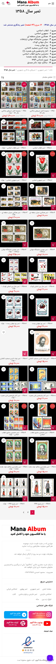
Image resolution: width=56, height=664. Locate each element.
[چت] (50, 658)
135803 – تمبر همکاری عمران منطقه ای (42, 213)
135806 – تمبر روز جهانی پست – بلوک (14, 323)
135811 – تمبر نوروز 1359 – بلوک (13, 504)
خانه (50, 70)
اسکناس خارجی (45, 594)
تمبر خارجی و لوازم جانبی (28, 594)
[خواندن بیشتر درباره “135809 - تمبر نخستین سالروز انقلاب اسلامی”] (53, 427)
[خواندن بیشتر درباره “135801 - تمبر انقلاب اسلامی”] (53, 143)
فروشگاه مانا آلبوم (41, 660)
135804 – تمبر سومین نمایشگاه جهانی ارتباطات (42, 250)
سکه (37, 599)
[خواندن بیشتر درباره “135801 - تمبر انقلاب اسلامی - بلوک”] (25, 143)
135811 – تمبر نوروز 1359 (42, 504)
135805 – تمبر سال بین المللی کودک (42, 286)
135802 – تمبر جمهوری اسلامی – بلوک (13, 180)
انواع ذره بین (46, 599)
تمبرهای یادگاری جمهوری (26, 70)
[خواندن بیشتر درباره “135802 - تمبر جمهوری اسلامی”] (53, 175)
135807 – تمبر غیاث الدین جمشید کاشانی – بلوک (13, 359)
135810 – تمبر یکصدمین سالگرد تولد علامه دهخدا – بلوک (14, 468)
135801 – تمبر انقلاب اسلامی (42, 148)
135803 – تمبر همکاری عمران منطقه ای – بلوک (13, 213)
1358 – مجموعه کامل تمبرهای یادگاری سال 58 (42, 112)
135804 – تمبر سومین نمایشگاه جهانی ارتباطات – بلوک (13, 250)
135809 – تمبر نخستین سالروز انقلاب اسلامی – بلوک (14, 433)
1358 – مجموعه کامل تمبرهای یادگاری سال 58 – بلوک (14, 112)
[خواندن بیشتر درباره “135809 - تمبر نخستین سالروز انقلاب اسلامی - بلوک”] (25, 427)
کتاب (14, 594)
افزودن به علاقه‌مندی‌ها (32, 84)
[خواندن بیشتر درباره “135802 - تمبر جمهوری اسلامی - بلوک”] (25, 175)
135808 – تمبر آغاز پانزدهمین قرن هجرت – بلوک (13, 396)
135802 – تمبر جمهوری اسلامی (42, 180)
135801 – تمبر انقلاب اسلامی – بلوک (14, 148)
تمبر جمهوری (42, 70)
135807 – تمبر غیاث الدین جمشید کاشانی (42, 359)
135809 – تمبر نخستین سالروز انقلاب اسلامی (42, 433)
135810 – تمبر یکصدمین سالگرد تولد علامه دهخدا (42, 468)
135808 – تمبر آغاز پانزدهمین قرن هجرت (42, 396)
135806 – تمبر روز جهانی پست (42, 323)
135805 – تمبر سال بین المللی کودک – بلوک (14, 287)
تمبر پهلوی (23, 589)
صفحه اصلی (46, 589)
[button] (53, 106)
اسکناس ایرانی (12, 589)
